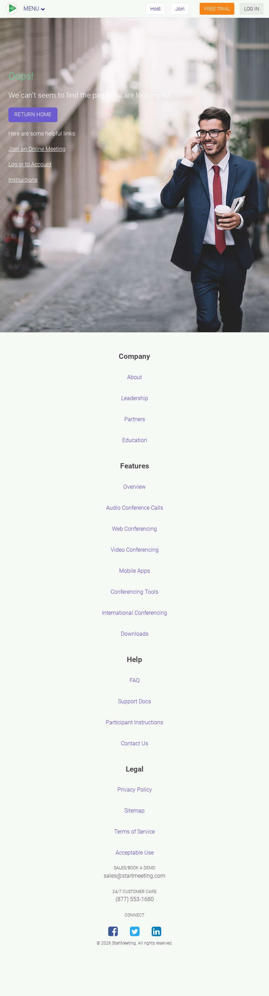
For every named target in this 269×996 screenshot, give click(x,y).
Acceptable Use (135, 852)
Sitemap (134, 810)
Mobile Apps (134, 570)
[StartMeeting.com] (11, 9)
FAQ (135, 680)
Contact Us (134, 743)
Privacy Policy (134, 789)
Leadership (134, 398)
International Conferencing (134, 613)
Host (155, 9)
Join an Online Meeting (36, 149)
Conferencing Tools (134, 591)
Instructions (22, 179)
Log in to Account (29, 164)
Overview (134, 486)
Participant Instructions (134, 722)
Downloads (135, 634)
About (134, 377)
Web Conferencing (134, 528)
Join (180, 9)
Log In (251, 9)
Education (134, 440)
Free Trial (217, 9)
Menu (32, 8)
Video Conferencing (135, 549)
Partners (134, 419)
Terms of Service (134, 831)
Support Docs (134, 701)
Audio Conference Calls (134, 507)
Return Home (32, 114)
